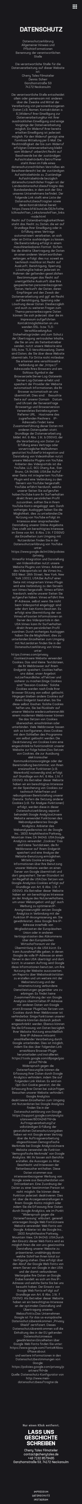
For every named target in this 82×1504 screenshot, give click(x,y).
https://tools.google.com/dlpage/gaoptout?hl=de (38, 1060)
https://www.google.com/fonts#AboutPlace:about (36, 1349)
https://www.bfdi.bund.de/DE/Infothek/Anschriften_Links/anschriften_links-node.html (38, 212)
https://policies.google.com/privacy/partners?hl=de (38, 1368)
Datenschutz (41, 1495)
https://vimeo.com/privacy (29, 654)
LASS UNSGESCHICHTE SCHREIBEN (41, 1438)
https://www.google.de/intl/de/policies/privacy (38, 553)
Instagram (41, 1499)
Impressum (41, 1492)
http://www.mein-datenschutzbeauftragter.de (38, 1380)
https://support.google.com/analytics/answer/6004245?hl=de (38, 1117)
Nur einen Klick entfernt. (41, 1425)
